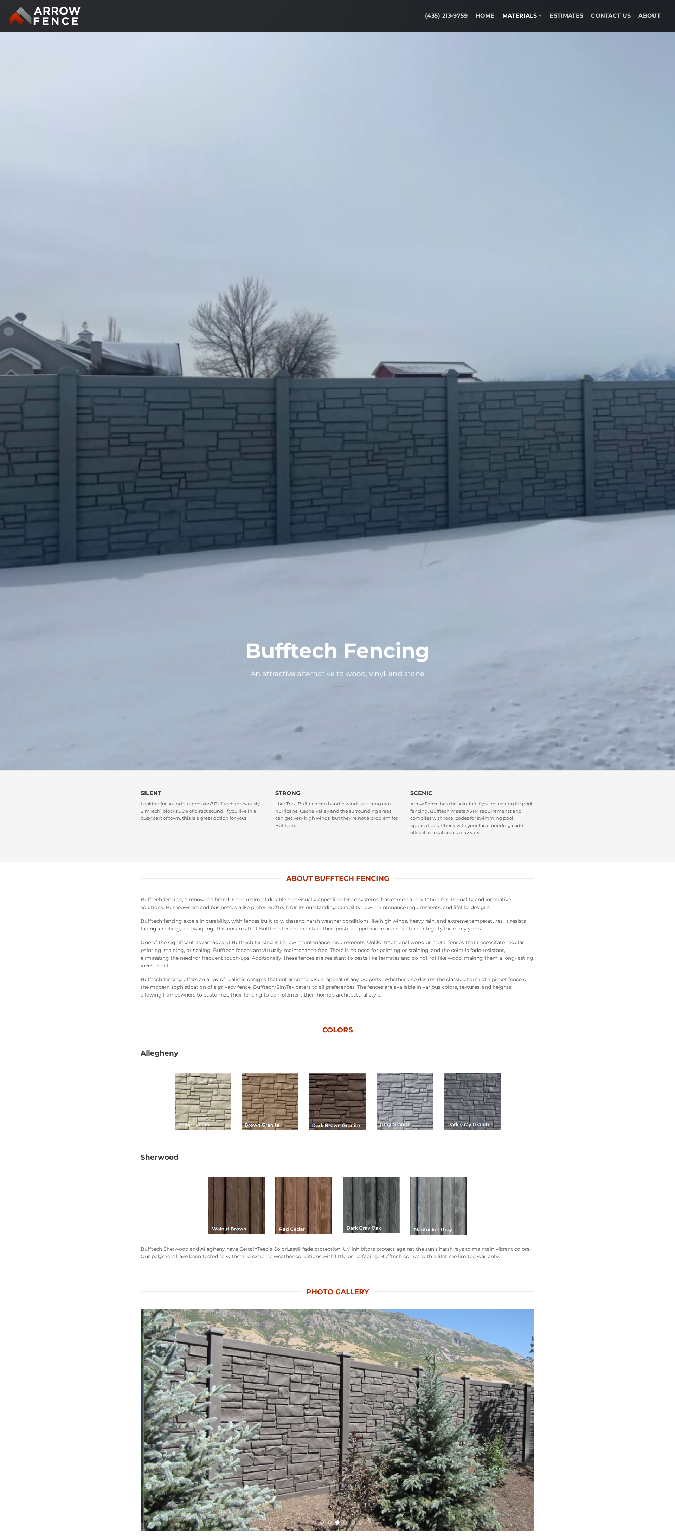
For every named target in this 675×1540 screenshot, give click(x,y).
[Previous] (157, 1420)
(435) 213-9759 (446, 15)
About (649, 15)
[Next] (517, 1420)
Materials (519, 15)
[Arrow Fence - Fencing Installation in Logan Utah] (45, 16)
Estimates (566, 15)
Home (485, 15)
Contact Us (611, 15)
